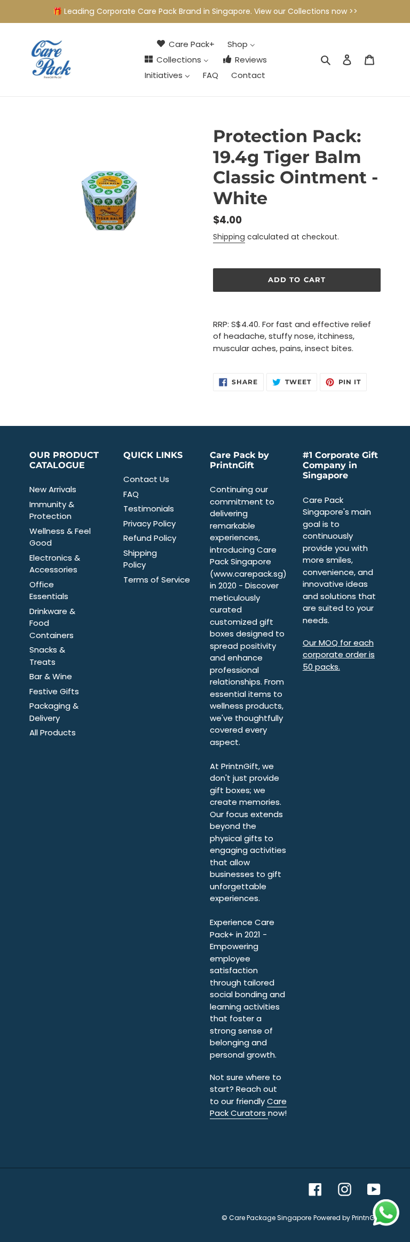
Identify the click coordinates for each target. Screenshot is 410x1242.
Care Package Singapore (270, 1217)
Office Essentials (48, 590)
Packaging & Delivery (53, 712)
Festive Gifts (54, 691)
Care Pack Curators (248, 1107)
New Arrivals (52, 489)
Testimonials (148, 508)
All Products (52, 732)
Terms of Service (156, 579)
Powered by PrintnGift (347, 1217)
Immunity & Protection (51, 510)
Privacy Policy (149, 523)
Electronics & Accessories (54, 564)
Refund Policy (149, 538)
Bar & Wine (50, 676)
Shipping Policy (140, 559)
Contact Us (146, 479)
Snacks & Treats (47, 655)
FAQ (131, 494)
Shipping (229, 236)
